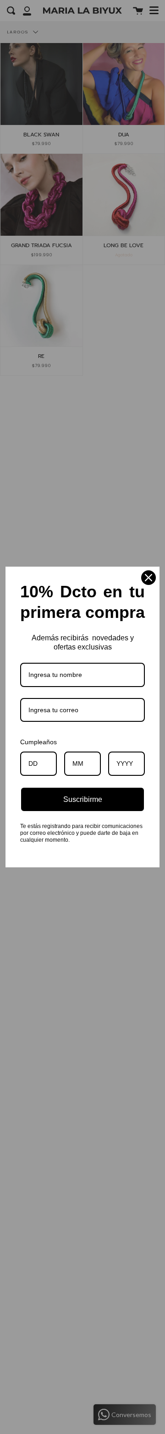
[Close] (149, 578)
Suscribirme (82, 799)
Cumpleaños (38, 742)
